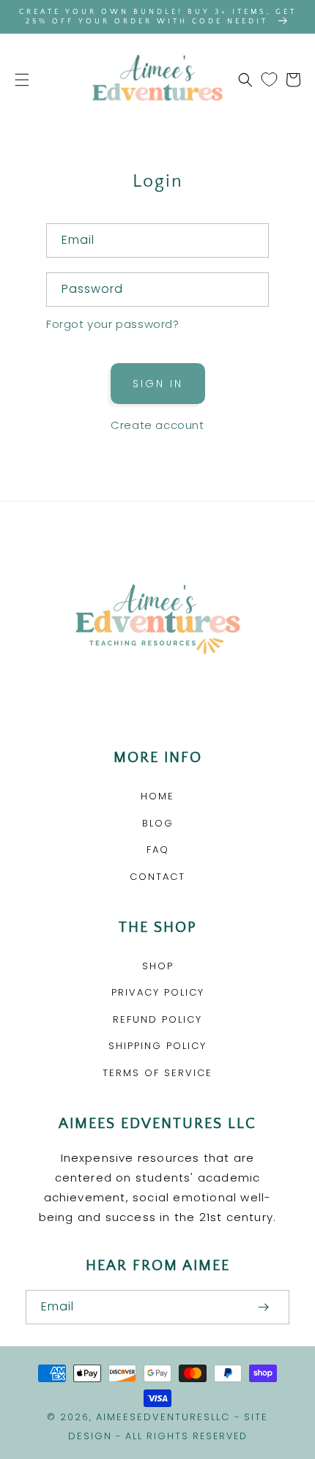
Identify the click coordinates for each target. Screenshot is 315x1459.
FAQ (158, 850)
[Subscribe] (263, 1307)
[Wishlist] (269, 80)
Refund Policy (157, 1019)
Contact (157, 877)
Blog (158, 823)
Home (157, 796)
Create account (157, 425)
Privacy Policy (157, 992)
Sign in (158, 383)
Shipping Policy (157, 1046)
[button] (22, 80)
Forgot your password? (112, 324)
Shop (158, 966)
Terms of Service (157, 1073)
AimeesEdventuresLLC (163, 1417)
